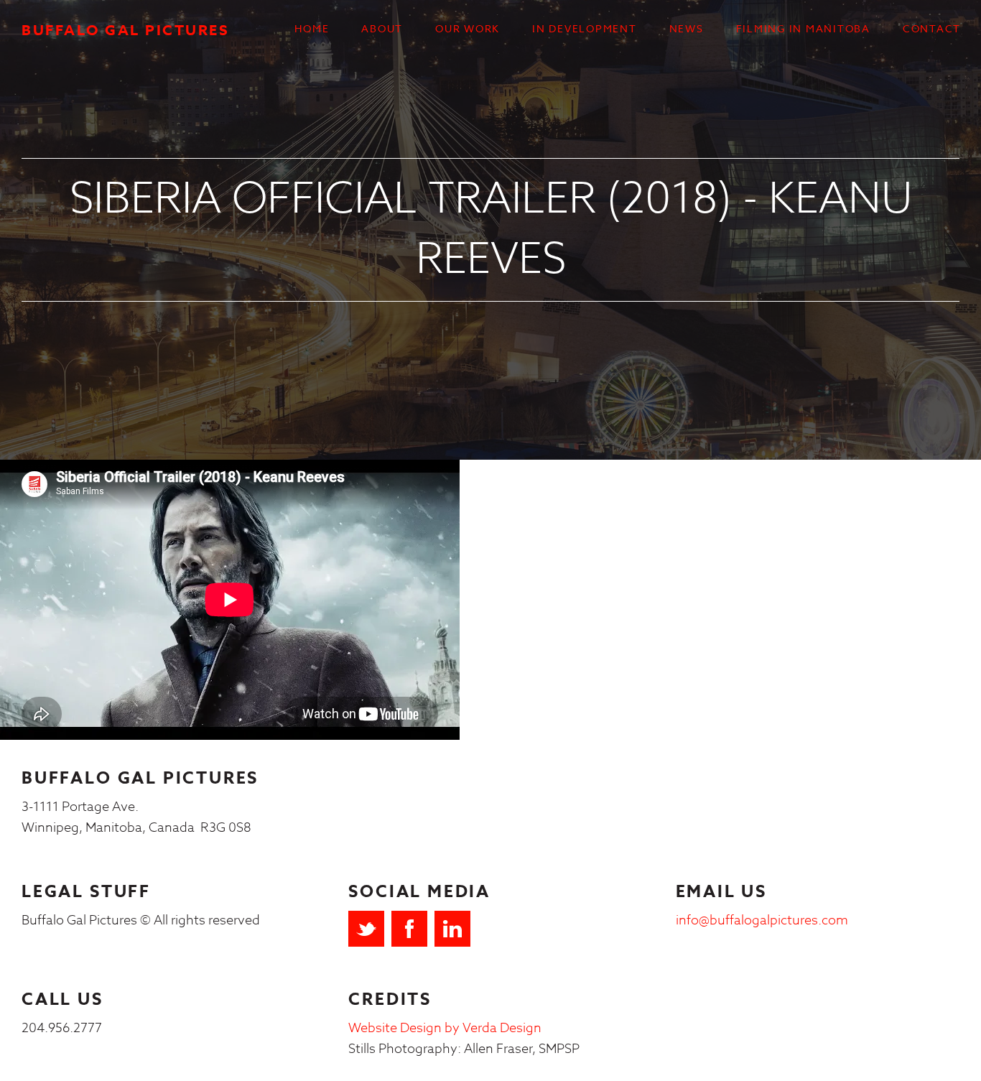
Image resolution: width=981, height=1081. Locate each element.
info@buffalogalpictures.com (762, 920)
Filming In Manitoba (803, 28)
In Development (584, 28)
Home (311, 28)
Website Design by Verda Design (444, 1028)
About (382, 28)
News (686, 28)
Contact (932, 28)
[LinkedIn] (452, 929)
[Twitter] (366, 929)
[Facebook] (409, 929)
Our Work (467, 28)
